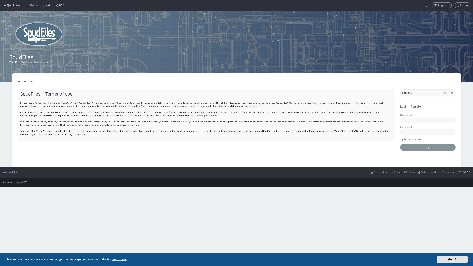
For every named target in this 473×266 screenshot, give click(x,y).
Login (404, 106)
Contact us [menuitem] (380, 172)
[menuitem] (32, 5)
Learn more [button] (119, 259)
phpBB (21, 182)
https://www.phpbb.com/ (203, 115)
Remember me (412, 139)
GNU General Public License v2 (235, 112)
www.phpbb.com (317, 112)
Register (416, 106)
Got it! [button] (452, 259)
